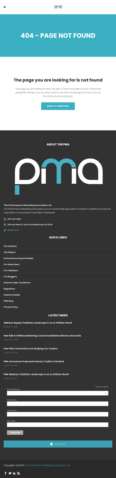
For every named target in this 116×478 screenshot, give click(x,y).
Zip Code (11, 421)
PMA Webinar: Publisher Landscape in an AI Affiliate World (36, 374)
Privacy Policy (11, 307)
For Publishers (11, 270)
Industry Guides (12, 294)
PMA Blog (8, 301)
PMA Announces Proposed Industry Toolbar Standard (34, 361)
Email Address (57, 389)
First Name (12, 400)
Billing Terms (13, 230)
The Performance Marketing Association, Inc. (47, 465)
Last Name (12, 410)
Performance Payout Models (18, 258)
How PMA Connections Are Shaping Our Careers (31, 348)
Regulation (9, 288)
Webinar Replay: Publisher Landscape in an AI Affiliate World (38, 322)
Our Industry (10, 246)
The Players (10, 252)
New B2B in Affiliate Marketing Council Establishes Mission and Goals (42, 335)
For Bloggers (10, 276)
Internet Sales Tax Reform (17, 282)
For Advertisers (12, 264)
